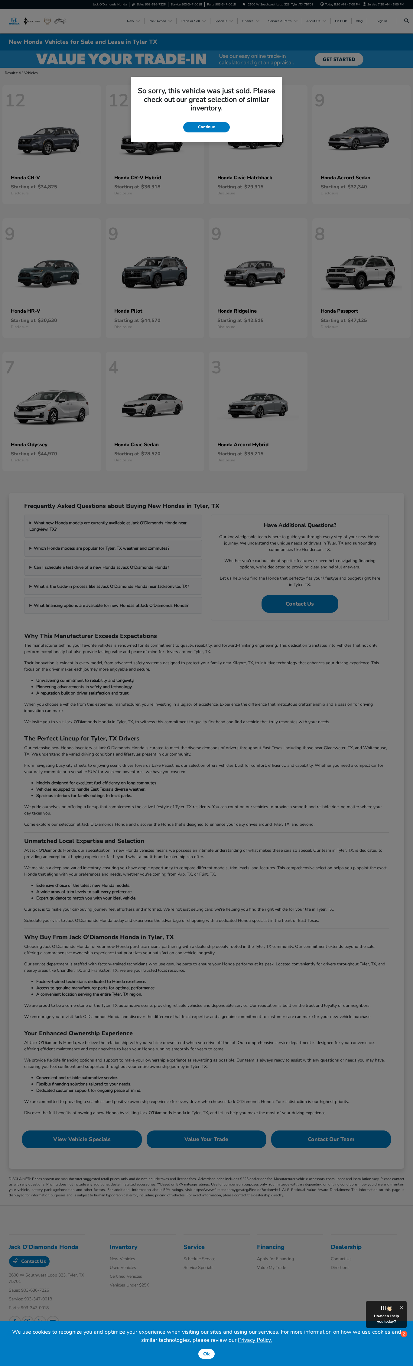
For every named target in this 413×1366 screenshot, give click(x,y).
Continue (206, 127)
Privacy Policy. (255, 1340)
